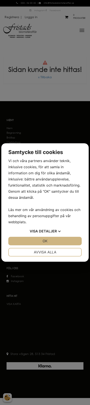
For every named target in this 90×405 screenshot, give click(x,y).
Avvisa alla (45, 252)
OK (45, 241)
